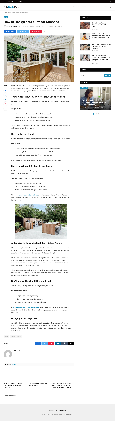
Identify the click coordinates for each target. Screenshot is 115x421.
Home (84, 7)
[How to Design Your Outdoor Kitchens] (39, 58)
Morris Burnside (13, 26)
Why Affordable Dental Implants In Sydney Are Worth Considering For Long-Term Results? (101, 58)
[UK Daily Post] (12, 6)
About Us (19, 1)
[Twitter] (5, 95)
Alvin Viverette (85, 107)
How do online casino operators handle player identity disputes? (101, 46)
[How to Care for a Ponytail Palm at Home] (39, 375)
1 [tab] (93, 114)
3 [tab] (97, 114)
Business (76, 7)
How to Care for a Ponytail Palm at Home (37, 384)
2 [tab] (95, 114)
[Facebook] (5, 90)
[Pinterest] (5, 104)
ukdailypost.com (68, 414)
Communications (94, 7)
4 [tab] (98, 114)
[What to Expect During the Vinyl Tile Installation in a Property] (15, 375)
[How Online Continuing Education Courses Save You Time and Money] (95, 98)
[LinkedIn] (5, 99)
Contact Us (11, 1)
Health (67, 7)
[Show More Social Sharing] (44, 31)
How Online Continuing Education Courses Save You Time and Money (94, 102)
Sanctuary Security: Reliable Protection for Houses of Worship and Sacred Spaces (62, 385)
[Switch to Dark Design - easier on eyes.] (110, 7)
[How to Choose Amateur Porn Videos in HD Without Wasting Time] (85, 25)
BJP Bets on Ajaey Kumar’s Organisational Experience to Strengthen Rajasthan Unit (101, 35)
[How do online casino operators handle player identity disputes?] (85, 47)
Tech (105, 7)
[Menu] (5, 1)
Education (84, 87)
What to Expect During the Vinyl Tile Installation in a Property (13, 385)
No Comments (50, 26)
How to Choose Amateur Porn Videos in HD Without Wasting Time (101, 24)
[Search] (110, 1)
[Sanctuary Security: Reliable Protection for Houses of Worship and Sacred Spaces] (63, 375)
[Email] (5, 109)
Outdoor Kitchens (16, 336)
